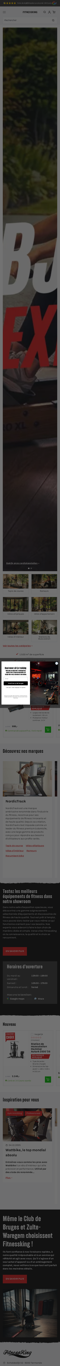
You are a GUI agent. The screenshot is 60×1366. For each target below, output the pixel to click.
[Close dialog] (56, 663)
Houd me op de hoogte (15, 683)
